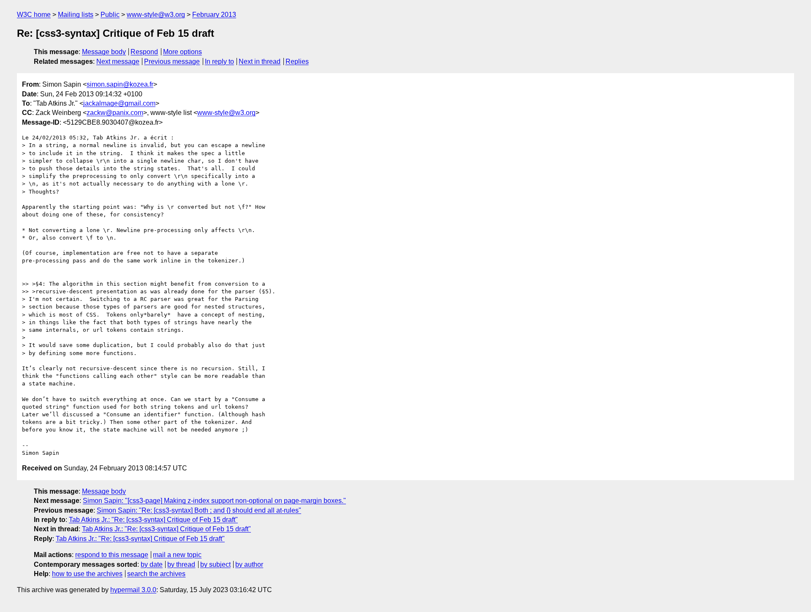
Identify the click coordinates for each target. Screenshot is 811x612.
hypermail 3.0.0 (133, 589)
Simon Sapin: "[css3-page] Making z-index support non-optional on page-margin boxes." (214, 500)
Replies (297, 61)
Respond (144, 51)
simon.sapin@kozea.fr (120, 84)
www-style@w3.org (156, 14)
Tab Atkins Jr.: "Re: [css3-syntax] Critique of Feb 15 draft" (153, 519)
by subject (215, 564)
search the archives (156, 573)
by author (249, 564)
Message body (104, 51)
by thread (181, 564)
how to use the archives (87, 573)
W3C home (34, 14)
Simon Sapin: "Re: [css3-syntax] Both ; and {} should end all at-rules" (199, 510)
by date (152, 564)
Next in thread (259, 61)
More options (182, 51)
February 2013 (214, 14)
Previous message (172, 61)
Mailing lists (75, 14)
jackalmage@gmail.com (119, 103)
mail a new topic (177, 554)
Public (110, 14)
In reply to (219, 61)
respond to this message (111, 554)
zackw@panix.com (115, 112)
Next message (117, 61)
